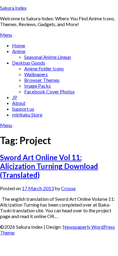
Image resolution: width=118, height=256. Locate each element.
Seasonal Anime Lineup (47, 57)
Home (18, 45)
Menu (6, 35)
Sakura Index (13, 8)
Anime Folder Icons (44, 68)
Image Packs (37, 86)
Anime (18, 51)
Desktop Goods (28, 63)
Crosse (68, 188)
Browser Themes (42, 80)
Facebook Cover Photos (49, 91)
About (18, 103)
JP (14, 97)
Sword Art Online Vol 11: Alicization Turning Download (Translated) (49, 166)
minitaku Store (27, 114)
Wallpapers (36, 74)
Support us (23, 109)
